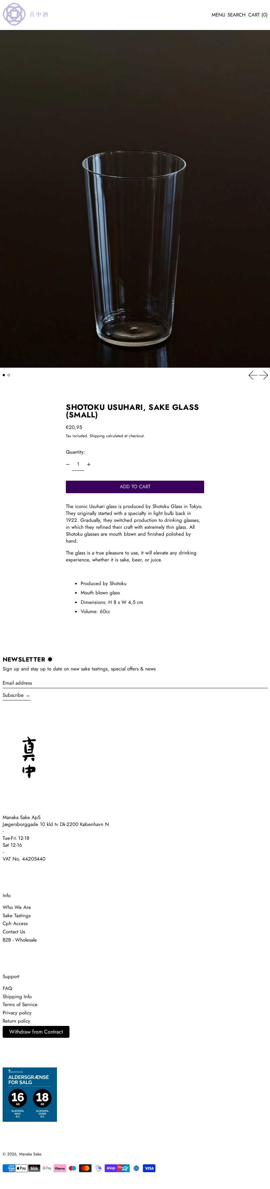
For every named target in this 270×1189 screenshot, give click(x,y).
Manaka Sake (30, 1154)
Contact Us (14, 931)
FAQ (7, 988)
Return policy (16, 1021)
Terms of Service (20, 1004)
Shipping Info (17, 996)
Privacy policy (17, 1012)
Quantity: (75, 452)
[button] (237, 15)
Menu (218, 14)
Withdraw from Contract (36, 1031)
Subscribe (13, 695)
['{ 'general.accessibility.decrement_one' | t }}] (68, 464)
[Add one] (88, 464)
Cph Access (15, 923)
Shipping (97, 436)
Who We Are (17, 907)
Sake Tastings (17, 915)
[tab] (4, 375)
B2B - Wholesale (20, 940)
